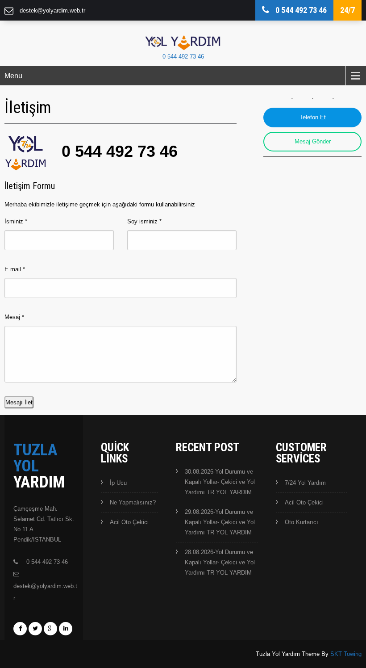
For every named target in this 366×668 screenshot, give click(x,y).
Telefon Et (312, 117)
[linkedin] (65, 628)
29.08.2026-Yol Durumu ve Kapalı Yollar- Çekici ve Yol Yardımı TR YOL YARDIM (220, 522)
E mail (14, 269)
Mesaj (14, 317)
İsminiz (15, 221)
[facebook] (20, 628)
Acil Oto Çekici (129, 522)
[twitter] (35, 628)
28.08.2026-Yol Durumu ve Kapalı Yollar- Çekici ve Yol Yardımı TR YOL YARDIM (220, 562)
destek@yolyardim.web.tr (52, 10)
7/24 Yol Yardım (305, 482)
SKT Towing (346, 654)
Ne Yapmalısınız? (133, 502)
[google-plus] (50, 628)
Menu (13, 76)
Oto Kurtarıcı (301, 522)
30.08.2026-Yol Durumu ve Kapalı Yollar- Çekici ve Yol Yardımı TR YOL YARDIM (220, 482)
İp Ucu (118, 482)
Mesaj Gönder (313, 141)
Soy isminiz (144, 221)
